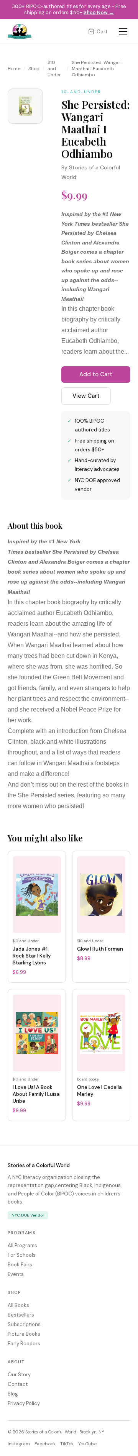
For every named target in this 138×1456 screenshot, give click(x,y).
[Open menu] (123, 31)
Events (16, 1274)
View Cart (86, 396)
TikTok (67, 1444)
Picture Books (24, 1334)
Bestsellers (21, 1315)
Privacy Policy (24, 1403)
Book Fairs (20, 1264)
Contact (18, 1384)
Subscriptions (24, 1324)
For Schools (22, 1255)
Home (14, 69)
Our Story (19, 1374)
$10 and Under (54, 68)
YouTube (87, 1444)
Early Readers (24, 1343)
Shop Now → (99, 13)
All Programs (22, 1245)
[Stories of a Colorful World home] (19, 31)
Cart (102, 31)
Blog (13, 1393)
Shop (33, 69)
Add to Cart (95, 374)
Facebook (45, 1444)
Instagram (19, 1444)
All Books (18, 1305)
